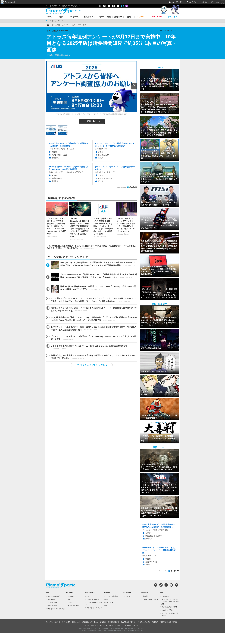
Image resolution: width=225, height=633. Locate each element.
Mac (69, 599)
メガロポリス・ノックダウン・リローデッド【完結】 (170, 601)
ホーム (50, 17)
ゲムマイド (172, 17)
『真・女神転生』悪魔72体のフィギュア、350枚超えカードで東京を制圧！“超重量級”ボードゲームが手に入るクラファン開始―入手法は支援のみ (91, 247)
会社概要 (103, 622)
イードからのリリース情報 (93, 625)
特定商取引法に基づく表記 (168, 622)
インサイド (142, 17)
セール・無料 (105, 17)
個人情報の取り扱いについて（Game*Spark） (136, 622)
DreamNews (127, 625)
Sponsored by (121, 187)
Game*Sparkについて (53, 622)
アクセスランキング (55, 21)
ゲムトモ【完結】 (168, 610)
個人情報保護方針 (113, 622)
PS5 (87, 596)
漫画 (129, 17)
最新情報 (107, 593)
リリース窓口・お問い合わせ (71, 622)
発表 (106, 599)
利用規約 (155, 622)
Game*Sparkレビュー (55, 596)
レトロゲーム (128, 596)
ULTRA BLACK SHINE (169, 607)
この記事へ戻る (91, 121)
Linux (70, 602)
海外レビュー (52, 606)
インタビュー (52, 602)
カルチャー (127, 593)
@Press (135, 625)
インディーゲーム (74, 606)
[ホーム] (47, 25)
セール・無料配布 (111, 596)
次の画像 (134, 86)
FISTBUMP (157, 17)
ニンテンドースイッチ (94, 608)
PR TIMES (118, 625)
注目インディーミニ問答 (56, 609)
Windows (71, 596)
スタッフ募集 (108, 625)
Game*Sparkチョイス (150, 599)
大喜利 (145, 596)
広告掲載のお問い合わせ (90, 622)
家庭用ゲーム (89, 17)
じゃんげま (165, 596)
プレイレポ (51, 599)
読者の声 (118, 17)
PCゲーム (74, 17)
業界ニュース (110, 602)
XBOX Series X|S (92, 599)
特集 (61, 17)
